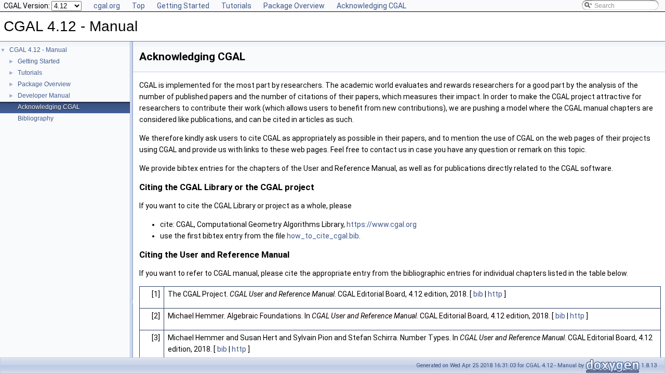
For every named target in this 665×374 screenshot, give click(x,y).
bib (478, 294)
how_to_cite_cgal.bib (323, 236)
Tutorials (236, 6)
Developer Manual (44, 95)
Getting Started (183, 6)
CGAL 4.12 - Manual (38, 50)
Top (138, 6)
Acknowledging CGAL (371, 6)
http (495, 294)
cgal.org (107, 6)
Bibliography (36, 118)
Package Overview (294, 6)
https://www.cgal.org (382, 224)
